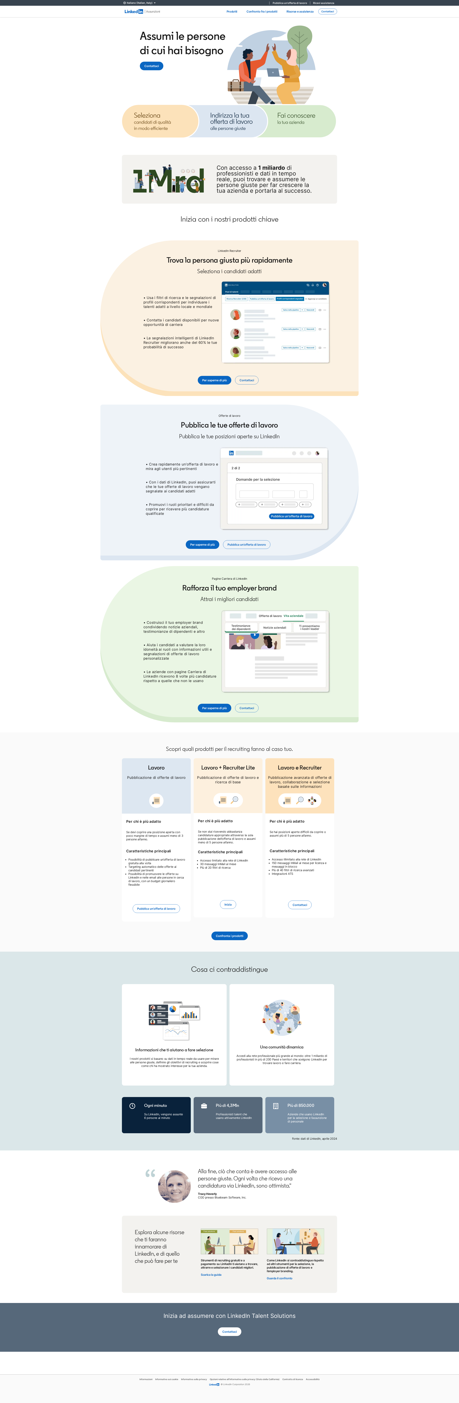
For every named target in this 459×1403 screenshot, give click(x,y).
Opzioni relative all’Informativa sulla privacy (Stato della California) (245, 1379)
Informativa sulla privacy (194, 1379)
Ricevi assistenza (323, 2)
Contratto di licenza (292, 1379)
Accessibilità (313, 1379)
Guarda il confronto (279, 1278)
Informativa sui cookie (166, 1379)
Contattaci (151, 66)
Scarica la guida (211, 1274)
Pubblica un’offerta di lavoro (291, 2)
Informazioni (145, 1379)
